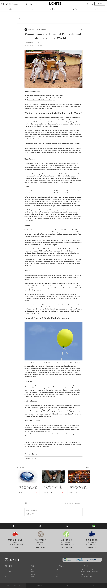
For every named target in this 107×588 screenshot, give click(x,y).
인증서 (57, 574)
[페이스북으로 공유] (25, 454)
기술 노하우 (33, 574)
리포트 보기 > (91, 547)
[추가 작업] (81, 29)
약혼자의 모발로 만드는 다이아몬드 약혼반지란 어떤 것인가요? (53, 487)
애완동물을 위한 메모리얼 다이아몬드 (90, 572)
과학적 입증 (33, 577)
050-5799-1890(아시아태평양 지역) (26, 4)
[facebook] (13, 526)
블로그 (7, 577)
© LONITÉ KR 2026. (13, 586)
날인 (94, 586)
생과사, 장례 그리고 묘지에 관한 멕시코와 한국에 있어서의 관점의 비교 (78, 487)
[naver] (94, 526)
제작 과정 (33, 572)
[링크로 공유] (37, 454)
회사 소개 (15, 547)
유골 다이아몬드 (85, 574)
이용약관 (40, 586)
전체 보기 (88, 467)
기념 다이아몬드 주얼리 (87, 569)
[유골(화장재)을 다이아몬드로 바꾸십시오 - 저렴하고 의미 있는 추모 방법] (28, 476)
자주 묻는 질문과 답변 (86, 577)
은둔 (67, 586)
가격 (57, 569)
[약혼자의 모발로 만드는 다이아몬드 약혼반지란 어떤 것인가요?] (53, 476)
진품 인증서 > (40, 547)
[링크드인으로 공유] (33, 454)
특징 (57, 577)
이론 (32, 569)
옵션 (57, 572)
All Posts (19, 19)
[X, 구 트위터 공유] (29, 454)
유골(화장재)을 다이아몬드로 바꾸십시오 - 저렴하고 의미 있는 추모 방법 (28, 487)
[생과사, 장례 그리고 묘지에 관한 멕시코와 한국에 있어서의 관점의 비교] (79, 476)
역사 (6, 569)
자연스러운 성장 (66, 547)
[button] (90, 4)
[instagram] (67, 526)
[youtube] (40, 526)
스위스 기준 (8, 572)
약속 (10, 4)
